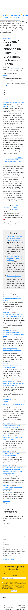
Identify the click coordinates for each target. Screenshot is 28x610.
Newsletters (6, 17)
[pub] (5, 503)
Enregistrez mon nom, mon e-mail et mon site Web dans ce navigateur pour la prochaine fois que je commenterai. (14, 552)
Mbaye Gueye (14, 69)
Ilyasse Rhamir (6, 423)
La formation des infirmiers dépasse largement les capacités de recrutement (14, 238)
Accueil (5, 38)
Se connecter (16, 17)
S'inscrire (14, 591)
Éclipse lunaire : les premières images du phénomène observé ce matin (13, 334)
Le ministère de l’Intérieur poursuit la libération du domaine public (14, 159)
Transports (15, 209)
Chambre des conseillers (10, 106)
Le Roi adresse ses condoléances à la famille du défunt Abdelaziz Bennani (13, 298)
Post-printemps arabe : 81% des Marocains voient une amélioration (15, 258)
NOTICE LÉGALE (15, 582)
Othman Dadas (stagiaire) (8, 381)
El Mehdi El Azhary (7, 330)
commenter (6, 208)
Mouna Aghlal (6, 312)
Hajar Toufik (6, 485)
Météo (4, 15)
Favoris (25, 15)
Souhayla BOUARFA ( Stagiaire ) (10, 348)
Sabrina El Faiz (6, 465)
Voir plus (6, 401)
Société (9, 38)
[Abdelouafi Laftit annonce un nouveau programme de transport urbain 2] (14, 80)
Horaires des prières (14, 15)
